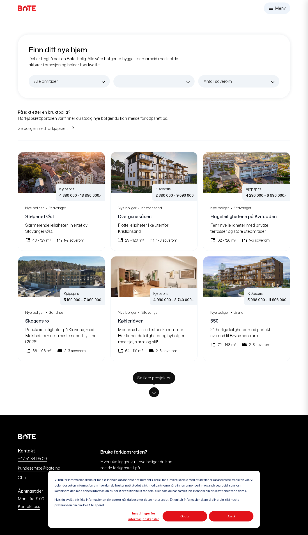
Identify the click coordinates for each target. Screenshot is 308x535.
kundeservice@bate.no (39, 468)
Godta (184, 516)
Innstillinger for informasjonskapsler (143, 516)
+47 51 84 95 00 (32, 458)
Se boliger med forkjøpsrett (43, 128)
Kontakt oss (29, 506)
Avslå (231, 516)
